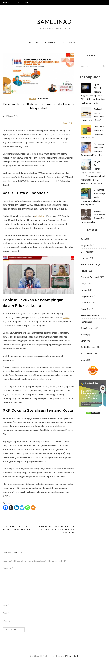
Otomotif (85, 302)
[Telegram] (22, 507)
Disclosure (17, 2)
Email (6, 613)
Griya (83, 283)
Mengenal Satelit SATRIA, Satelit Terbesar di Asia (18, 528)
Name (6, 605)
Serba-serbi (86, 353)
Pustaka (85, 321)
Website (6, 621)
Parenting (85, 309)
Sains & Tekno (87, 328)
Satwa (84, 334)
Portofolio (29, 2)
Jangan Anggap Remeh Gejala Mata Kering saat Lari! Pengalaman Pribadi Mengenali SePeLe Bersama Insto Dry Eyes (93, 172)
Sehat (32, 99)
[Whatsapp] (27, 507)
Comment (8, 568)
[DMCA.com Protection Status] (93, 413)
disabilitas (40, 216)
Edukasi (84, 258)
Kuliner (84, 289)
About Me (7, 2)
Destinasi (85, 251)
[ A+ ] (66, 123)
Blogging (85, 245)
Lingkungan (86, 296)
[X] (11, 507)
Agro (83, 239)
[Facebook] (5, 507)
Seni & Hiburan (88, 347)
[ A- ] (72, 123)
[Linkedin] (16, 507)
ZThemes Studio (72, 656)
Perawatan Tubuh (89, 315)
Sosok (84, 359)
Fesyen (84, 270)
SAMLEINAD (54, 21)
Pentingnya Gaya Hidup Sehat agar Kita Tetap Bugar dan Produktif (56, 529)
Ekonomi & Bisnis (89, 264)
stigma (66, 317)
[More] (33, 507)
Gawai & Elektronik (90, 277)
